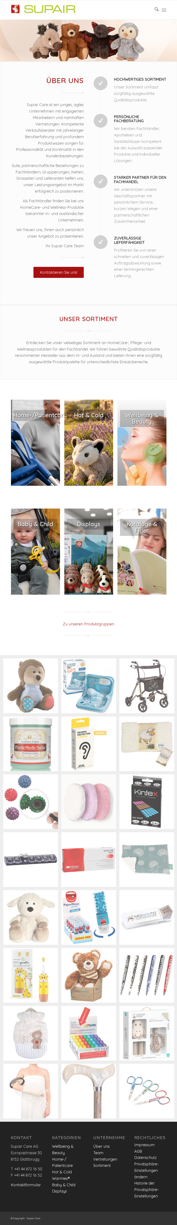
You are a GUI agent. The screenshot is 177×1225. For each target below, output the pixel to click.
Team (98, 1152)
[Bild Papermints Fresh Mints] (90, 919)
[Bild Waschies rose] (90, 803)
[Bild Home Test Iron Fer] (90, 861)
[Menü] (164, 10)
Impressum (144, 1144)
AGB (138, 1151)
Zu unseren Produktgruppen (88, 624)
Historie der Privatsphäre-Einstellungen (146, 1189)
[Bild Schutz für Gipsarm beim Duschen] (32, 1093)
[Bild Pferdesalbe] (32, 745)
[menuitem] (154, 10)
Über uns (101, 1146)
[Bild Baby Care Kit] (90, 687)
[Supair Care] (43, 10)
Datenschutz (145, 1157)
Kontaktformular (26, 1184)
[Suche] (154, 10)
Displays (59, 1191)
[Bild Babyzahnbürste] (32, 977)
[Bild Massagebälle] (32, 803)
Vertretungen (105, 1159)
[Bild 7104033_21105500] (32, 1035)
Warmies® (61, 1178)
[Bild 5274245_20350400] (32, 919)
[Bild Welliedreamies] (90, 977)
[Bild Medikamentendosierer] (32, 861)
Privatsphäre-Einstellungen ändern (146, 1170)
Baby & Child (63, 1184)
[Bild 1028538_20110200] (32, 687)
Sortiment (102, 1165)
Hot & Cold (62, 1171)
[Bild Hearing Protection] (90, 745)
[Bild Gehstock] (90, 1093)
